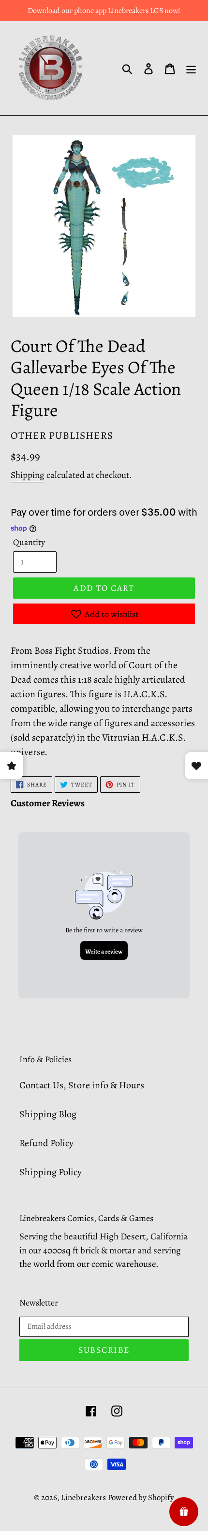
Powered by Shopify (141, 1497)
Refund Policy (46, 1143)
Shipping (28, 475)
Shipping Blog (47, 1114)
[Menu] (191, 68)
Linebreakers (83, 1497)
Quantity (29, 542)
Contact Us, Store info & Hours (81, 1085)
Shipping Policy (50, 1172)
